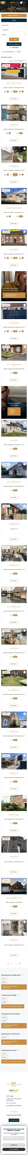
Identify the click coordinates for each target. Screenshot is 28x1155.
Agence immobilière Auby (8, 51)
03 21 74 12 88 (10, 1103)
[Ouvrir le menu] (3, 2)
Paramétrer (13, 1145)
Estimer (14, 20)
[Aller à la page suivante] (19, 963)
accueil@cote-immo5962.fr (14, 1105)
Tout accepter (14, 1149)
